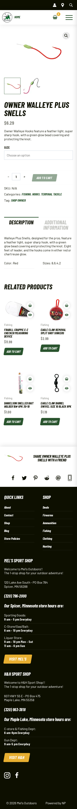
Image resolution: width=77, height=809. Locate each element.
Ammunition (49, 523)
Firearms (48, 515)
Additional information (55, 225)
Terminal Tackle (51, 194)
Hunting (47, 546)
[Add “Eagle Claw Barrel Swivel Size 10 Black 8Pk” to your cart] (66, 379)
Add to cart (44, 178)
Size (7, 147)
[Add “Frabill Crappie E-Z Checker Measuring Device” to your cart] (30, 305)
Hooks (36, 194)
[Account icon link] (54, 5)
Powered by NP (56, 803)
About (7, 507)
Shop (7, 523)
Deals (46, 507)
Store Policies (12, 538)
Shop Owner (18, 200)
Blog (6, 531)
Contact (8, 515)
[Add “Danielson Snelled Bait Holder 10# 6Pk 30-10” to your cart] (30, 379)
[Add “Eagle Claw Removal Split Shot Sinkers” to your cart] (66, 305)
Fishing (26, 194)
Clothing (47, 538)
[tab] (21, 225)
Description (21, 222)
